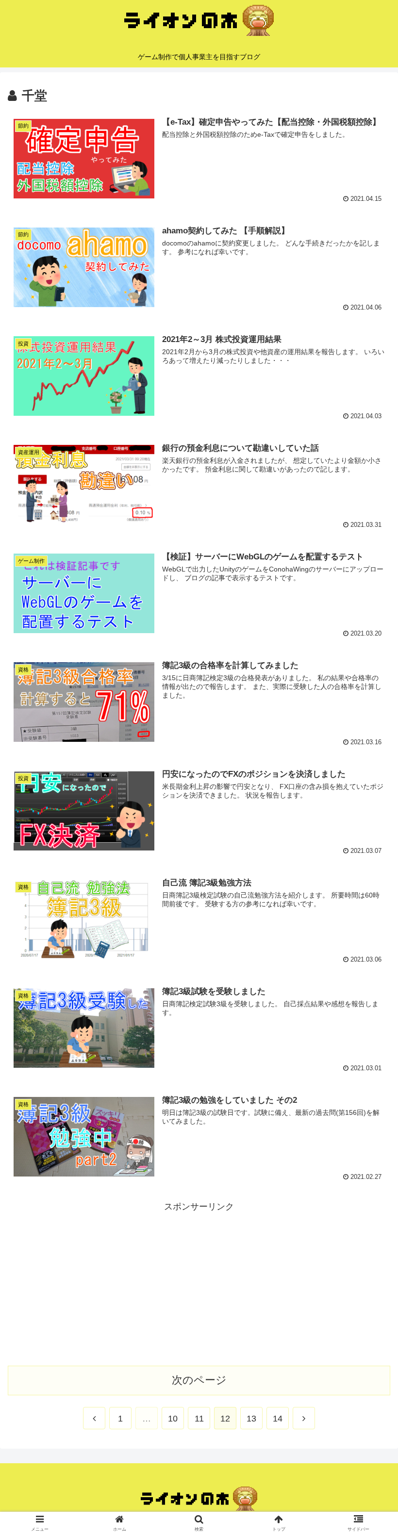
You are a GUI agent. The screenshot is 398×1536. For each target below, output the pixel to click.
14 (277, 1418)
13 (251, 1418)
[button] (368, 1065)
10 (173, 1418)
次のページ (199, 1380)
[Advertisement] (199, 1282)
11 (199, 1418)
